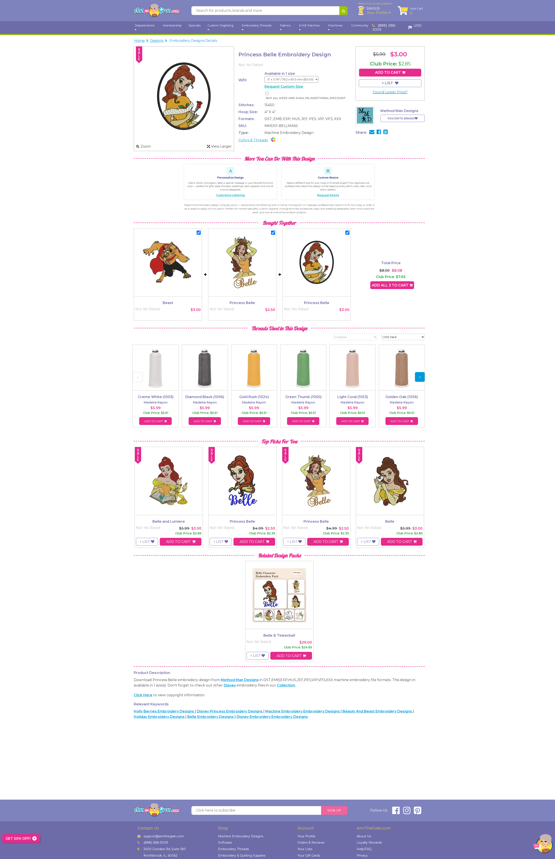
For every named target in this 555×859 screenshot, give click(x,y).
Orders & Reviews (310, 842)
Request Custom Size (283, 87)
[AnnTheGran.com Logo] (156, 11)
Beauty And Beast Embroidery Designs (378, 711)
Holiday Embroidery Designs (159, 717)
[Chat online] (543, 845)
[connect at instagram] (406, 812)
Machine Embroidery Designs (240, 836)
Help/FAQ (364, 849)
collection (286, 685)
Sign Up (334, 810)
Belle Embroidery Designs (211, 717)
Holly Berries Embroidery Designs (164, 711)
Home (139, 41)
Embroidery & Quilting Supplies (241, 855)
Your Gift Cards (308, 855)
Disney (230, 685)
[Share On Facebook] (379, 132)
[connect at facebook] (396, 812)
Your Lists (304, 849)
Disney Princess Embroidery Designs (230, 711)
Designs (156, 41)
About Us (364, 836)
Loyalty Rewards (369, 842)
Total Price (391, 263)
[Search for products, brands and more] (343, 10)
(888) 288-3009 (384, 27)
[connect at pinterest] (417, 812)
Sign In (373, 8)
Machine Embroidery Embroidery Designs (303, 711)
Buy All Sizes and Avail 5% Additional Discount (306, 98)
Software (225, 842)
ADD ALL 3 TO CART (390, 285)
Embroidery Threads (233, 849)
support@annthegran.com (164, 836)
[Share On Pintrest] (385, 132)
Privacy (362, 855)
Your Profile (377, 13)
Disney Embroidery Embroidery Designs (272, 717)
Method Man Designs (240, 680)
